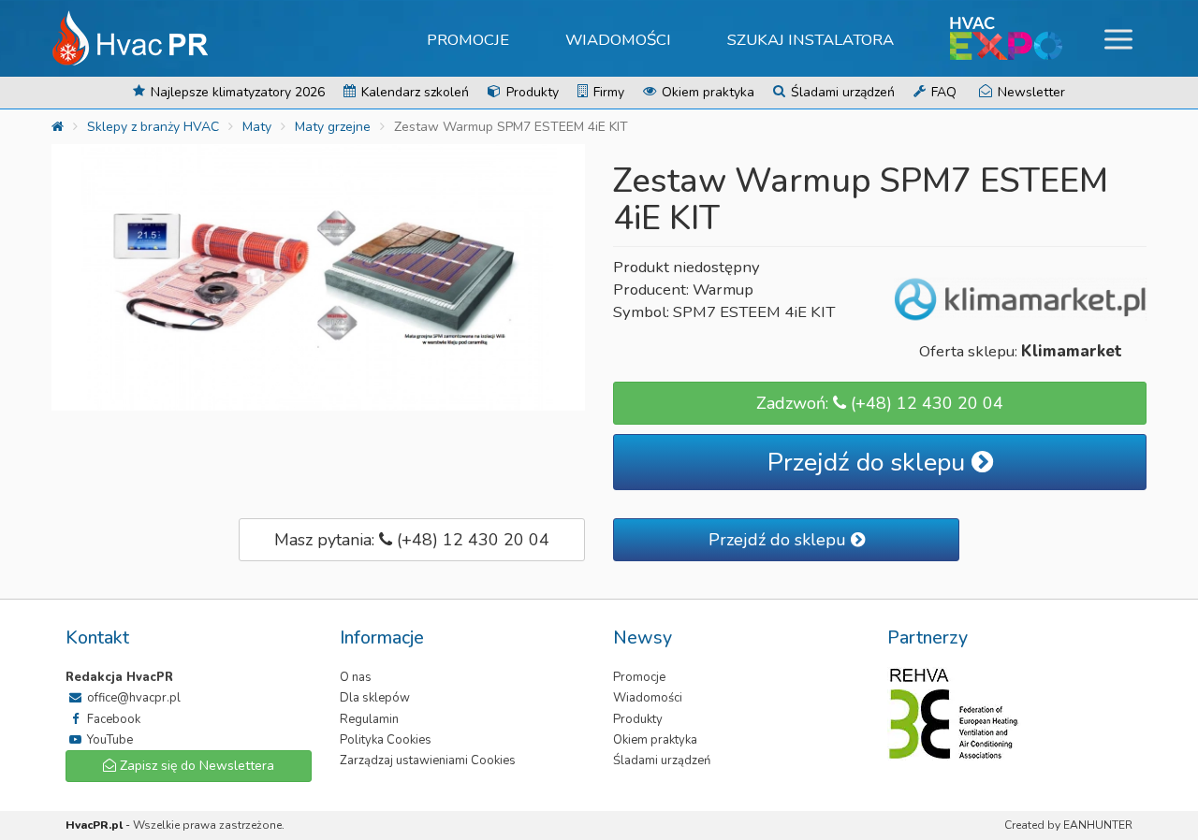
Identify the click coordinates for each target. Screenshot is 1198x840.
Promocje (468, 40)
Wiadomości (618, 40)
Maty (256, 127)
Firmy (607, 92)
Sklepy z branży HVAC (153, 127)
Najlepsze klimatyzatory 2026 (236, 92)
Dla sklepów (375, 697)
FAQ (942, 92)
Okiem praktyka (706, 92)
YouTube (108, 739)
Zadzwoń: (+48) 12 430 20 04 (879, 403)
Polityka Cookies (385, 739)
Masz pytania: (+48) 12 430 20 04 (411, 540)
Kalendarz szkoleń (413, 92)
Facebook (112, 719)
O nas (356, 677)
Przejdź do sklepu (869, 462)
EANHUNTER (1097, 825)
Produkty (531, 92)
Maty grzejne (333, 127)
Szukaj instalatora (810, 40)
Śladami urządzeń (841, 92)
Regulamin (369, 719)
